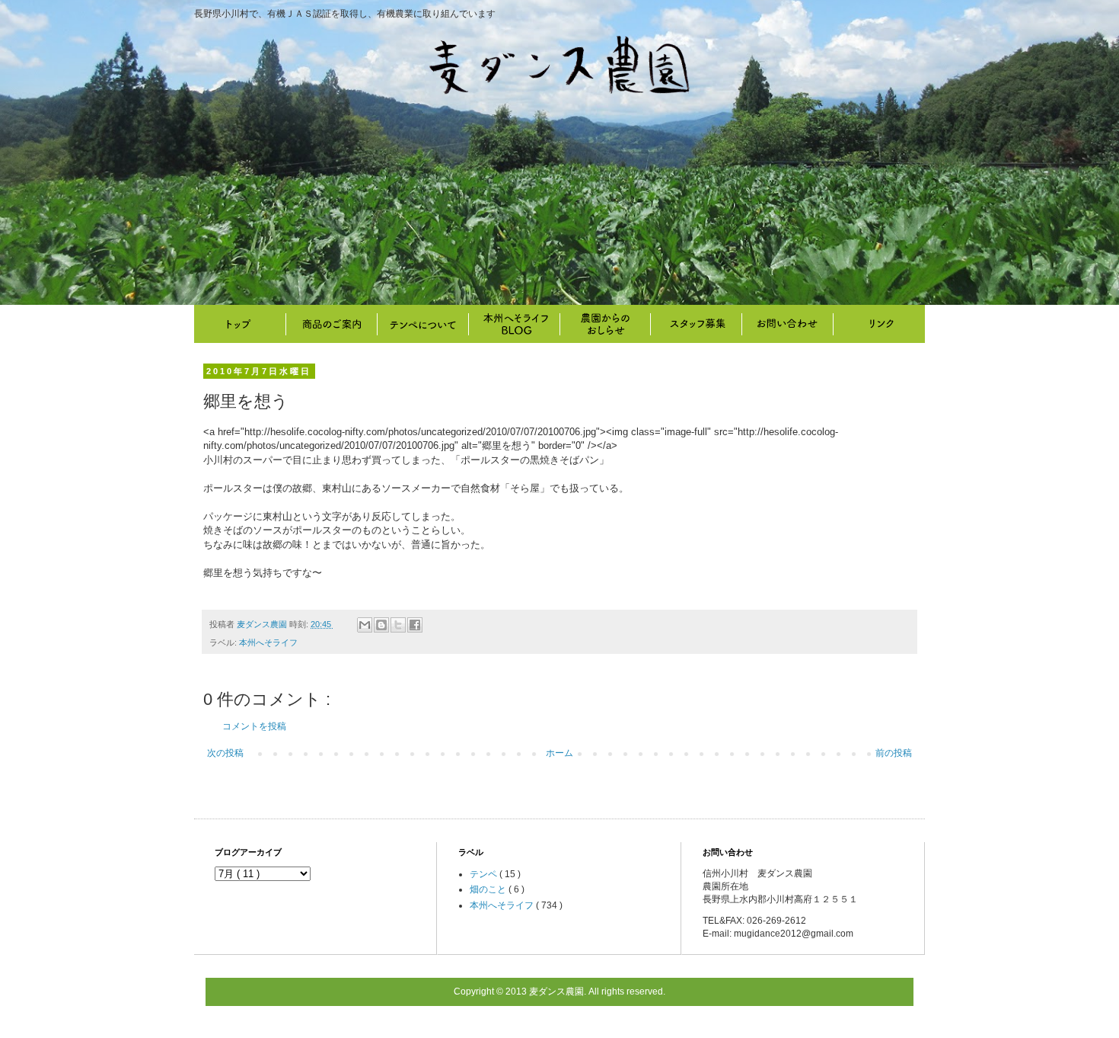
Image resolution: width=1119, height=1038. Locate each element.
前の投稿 (893, 753)
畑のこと (605, 324)
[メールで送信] (364, 625)
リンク (879, 324)
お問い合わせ (788, 324)
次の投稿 (225, 753)
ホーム (559, 753)
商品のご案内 (331, 324)
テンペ (484, 874)
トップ (239, 324)
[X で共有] (398, 625)
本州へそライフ (514, 324)
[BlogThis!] (381, 625)
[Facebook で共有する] (414, 625)
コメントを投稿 (254, 726)
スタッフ (696, 324)
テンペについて (422, 324)
